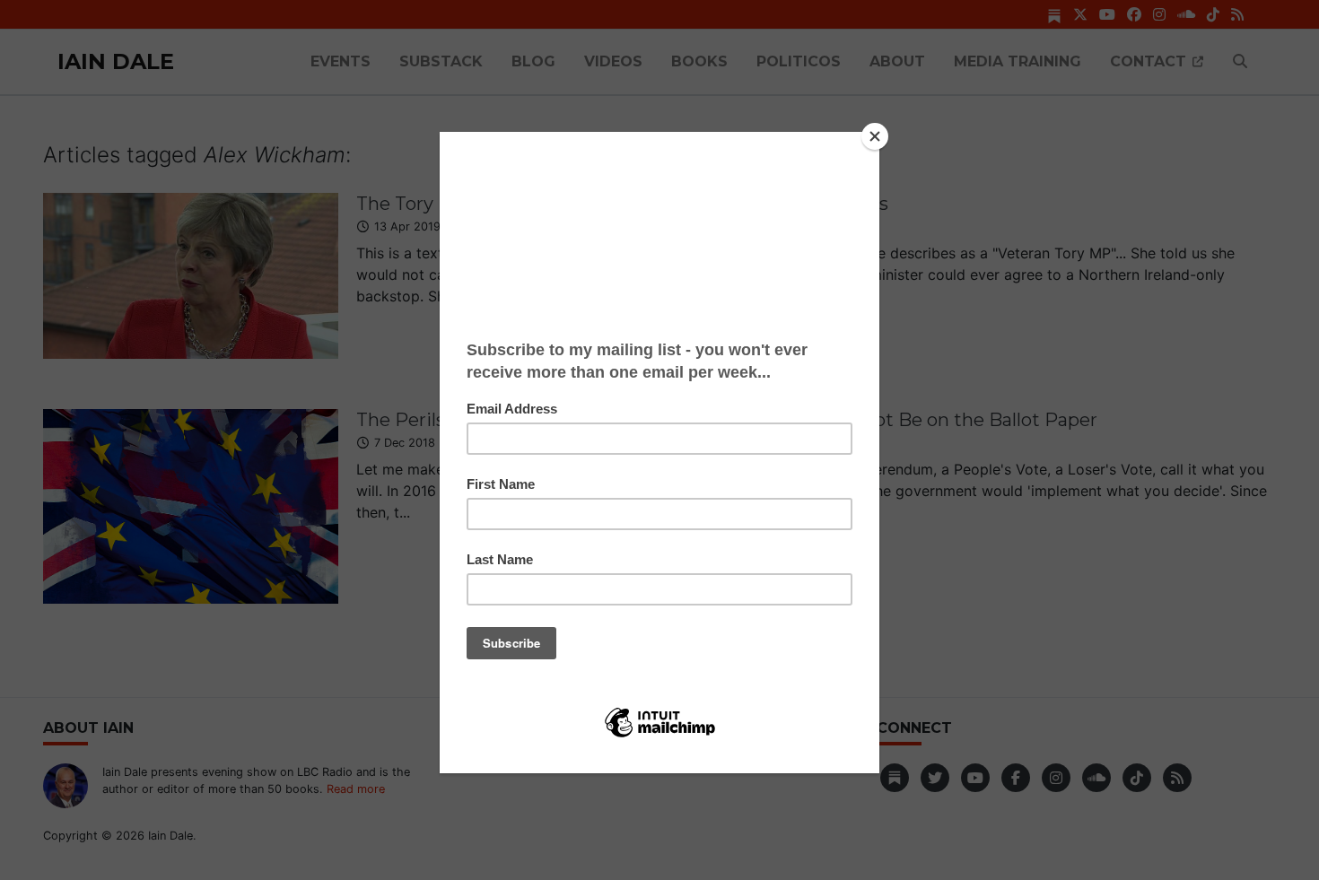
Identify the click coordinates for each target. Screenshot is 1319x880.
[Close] (874, 136)
